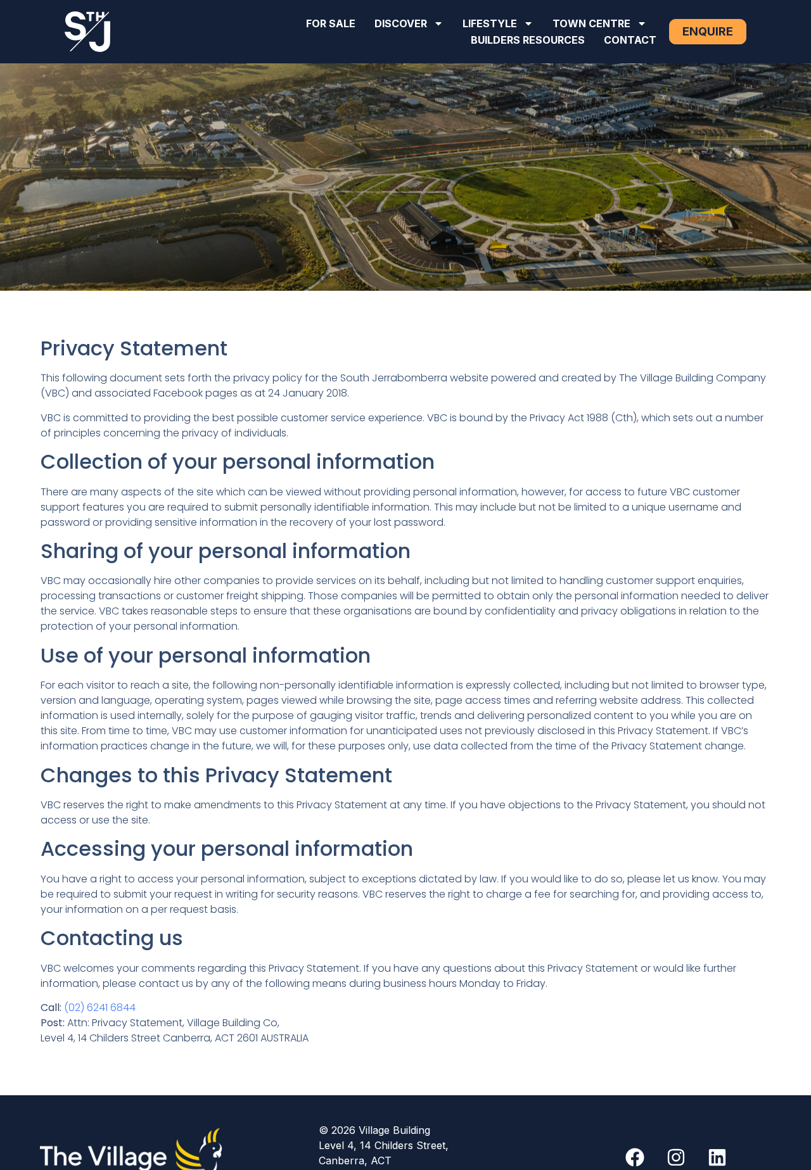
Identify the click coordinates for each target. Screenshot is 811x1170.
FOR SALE (330, 23)
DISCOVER (400, 23)
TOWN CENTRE (591, 23)
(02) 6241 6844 (100, 1007)
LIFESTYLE (490, 23)
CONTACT (630, 40)
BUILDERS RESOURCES (528, 40)
